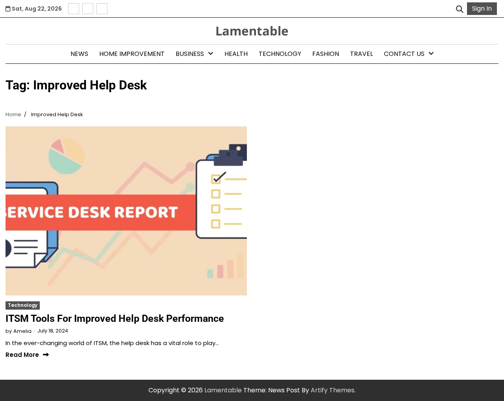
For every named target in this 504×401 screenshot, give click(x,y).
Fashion (325, 53)
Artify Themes (332, 390)
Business (190, 53)
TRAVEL (361, 53)
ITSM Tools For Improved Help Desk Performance (115, 318)
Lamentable (252, 30)
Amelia (22, 331)
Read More (22, 355)
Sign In (482, 8)
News (79, 53)
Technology (280, 53)
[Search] (459, 9)
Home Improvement (132, 53)
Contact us (404, 53)
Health (236, 53)
